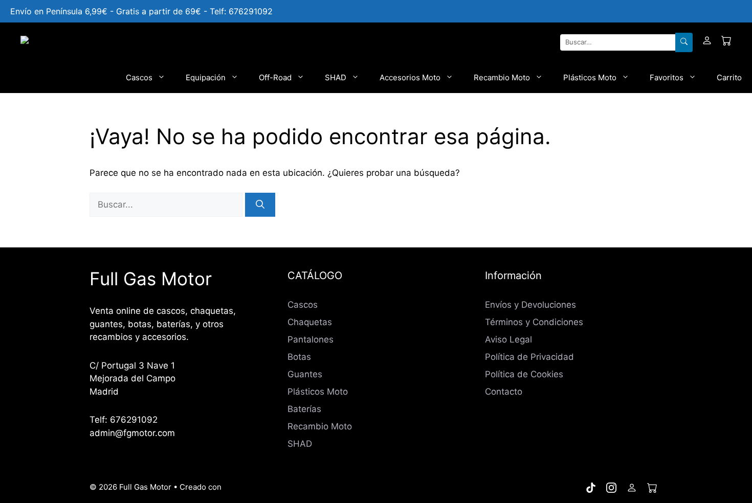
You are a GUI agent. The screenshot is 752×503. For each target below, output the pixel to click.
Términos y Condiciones (534, 322)
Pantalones (310, 339)
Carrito (729, 77)
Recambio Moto (502, 77)
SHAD (335, 77)
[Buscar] (684, 42)
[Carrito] (726, 42)
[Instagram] (611, 487)
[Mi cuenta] (707, 42)
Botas (299, 357)
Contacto (503, 391)
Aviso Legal (508, 339)
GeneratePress (251, 487)
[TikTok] (591, 487)
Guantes (304, 374)
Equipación (206, 77)
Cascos (139, 77)
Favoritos (666, 77)
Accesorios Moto (410, 77)
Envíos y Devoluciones (530, 305)
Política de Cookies (524, 374)
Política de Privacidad (529, 357)
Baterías (304, 409)
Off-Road (275, 77)
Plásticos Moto (589, 77)
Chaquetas (309, 322)
